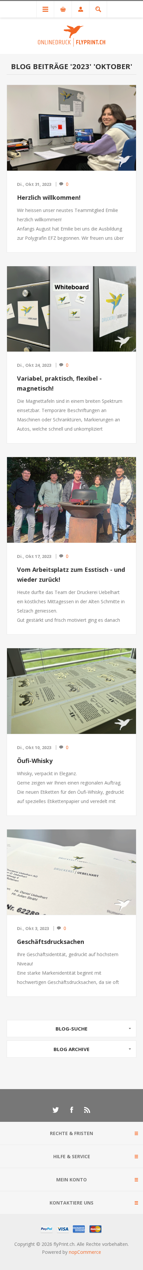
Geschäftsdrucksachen (50, 942)
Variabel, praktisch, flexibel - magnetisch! (59, 383)
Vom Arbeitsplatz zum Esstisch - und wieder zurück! (71, 574)
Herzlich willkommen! (48, 197)
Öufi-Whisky (35, 761)
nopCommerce (85, 1252)
